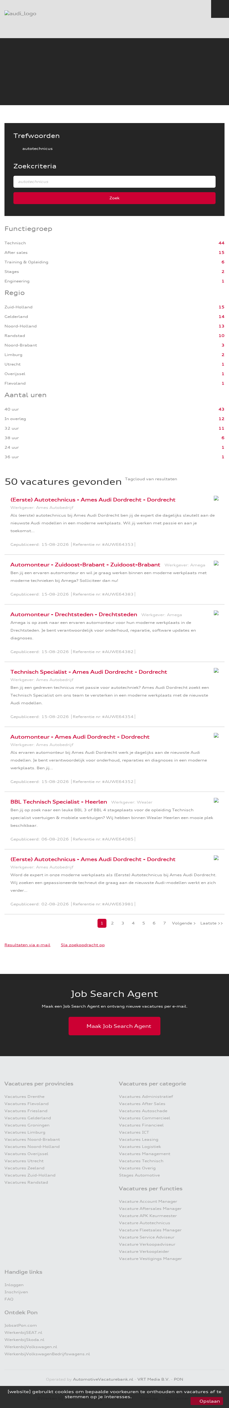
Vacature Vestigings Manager (150, 1258)
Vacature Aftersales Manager (150, 1208)
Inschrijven (16, 1292)
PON (178, 1379)
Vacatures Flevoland (26, 1103)
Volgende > (184, 923)
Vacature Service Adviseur (146, 1237)
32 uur (12, 428)
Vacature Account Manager (148, 1201)
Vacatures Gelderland (27, 1118)
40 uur (12, 409)
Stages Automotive (139, 1175)
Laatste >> (211, 923)
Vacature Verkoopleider (144, 1251)
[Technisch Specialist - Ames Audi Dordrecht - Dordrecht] (215, 674)
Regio (14, 292)
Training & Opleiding (26, 262)
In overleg (15, 419)
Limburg (14, 354)
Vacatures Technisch (141, 1161)
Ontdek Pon (21, 1312)
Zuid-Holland (19, 307)
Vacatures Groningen (26, 1125)
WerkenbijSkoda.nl (24, 1339)
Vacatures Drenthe (24, 1096)
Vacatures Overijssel (26, 1153)
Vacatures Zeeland (24, 1168)
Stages (12, 271)
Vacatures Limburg (24, 1132)
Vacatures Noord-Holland (32, 1146)
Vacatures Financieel (141, 1125)
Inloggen (14, 1285)
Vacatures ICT (134, 1132)
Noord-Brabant (21, 345)
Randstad (15, 335)
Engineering (17, 281)
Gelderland (16, 316)
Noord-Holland (21, 326)
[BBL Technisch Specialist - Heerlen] (215, 804)
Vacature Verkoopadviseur (147, 1244)
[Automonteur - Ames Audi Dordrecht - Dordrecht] (215, 739)
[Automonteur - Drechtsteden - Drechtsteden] (215, 616)
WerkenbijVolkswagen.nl (30, 1347)
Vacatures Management (144, 1153)
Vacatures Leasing (138, 1139)
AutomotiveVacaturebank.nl (103, 1379)
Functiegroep (28, 228)
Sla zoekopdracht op (83, 945)
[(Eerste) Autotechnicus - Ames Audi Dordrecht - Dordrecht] (215, 502)
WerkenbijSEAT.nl (23, 1332)
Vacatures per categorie (152, 1084)
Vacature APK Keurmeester (148, 1215)
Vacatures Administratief (146, 1096)
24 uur (12, 447)
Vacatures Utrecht (24, 1161)
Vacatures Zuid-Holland (29, 1175)
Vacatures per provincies (38, 1084)
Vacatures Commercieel (144, 1118)
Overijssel (15, 374)
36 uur (12, 457)
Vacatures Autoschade (143, 1111)
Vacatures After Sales (142, 1103)
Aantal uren (25, 395)
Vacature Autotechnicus (144, 1223)
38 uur (12, 438)
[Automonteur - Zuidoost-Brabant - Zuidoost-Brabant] (215, 567)
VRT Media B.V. (153, 1379)
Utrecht (13, 364)
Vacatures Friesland (25, 1111)
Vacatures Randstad (26, 1182)
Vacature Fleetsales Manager (150, 1230)
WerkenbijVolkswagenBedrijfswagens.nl (47, 1354)
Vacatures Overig (137, 1168)
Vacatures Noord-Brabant (32, 1139)
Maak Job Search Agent (118, 1026)
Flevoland (15, 383)
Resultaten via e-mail (27, 945)
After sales (16, 252)
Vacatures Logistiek (140, 1146)
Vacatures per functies (150, 1188)
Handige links (23, 1272)
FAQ (8, 1299)
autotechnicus (37, 148)
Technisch (15, 243)
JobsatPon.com (20, 1325)
